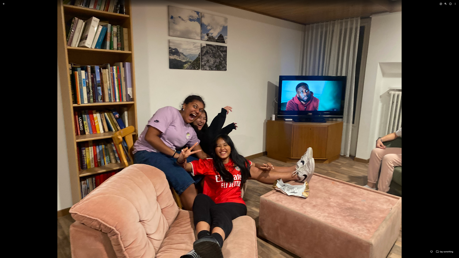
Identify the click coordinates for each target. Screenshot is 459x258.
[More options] (455, 3)
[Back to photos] (4, 4)
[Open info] (450, 3)
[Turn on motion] (440, 3)
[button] (6, 129)
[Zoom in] (445, 3)
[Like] (431, 251)
